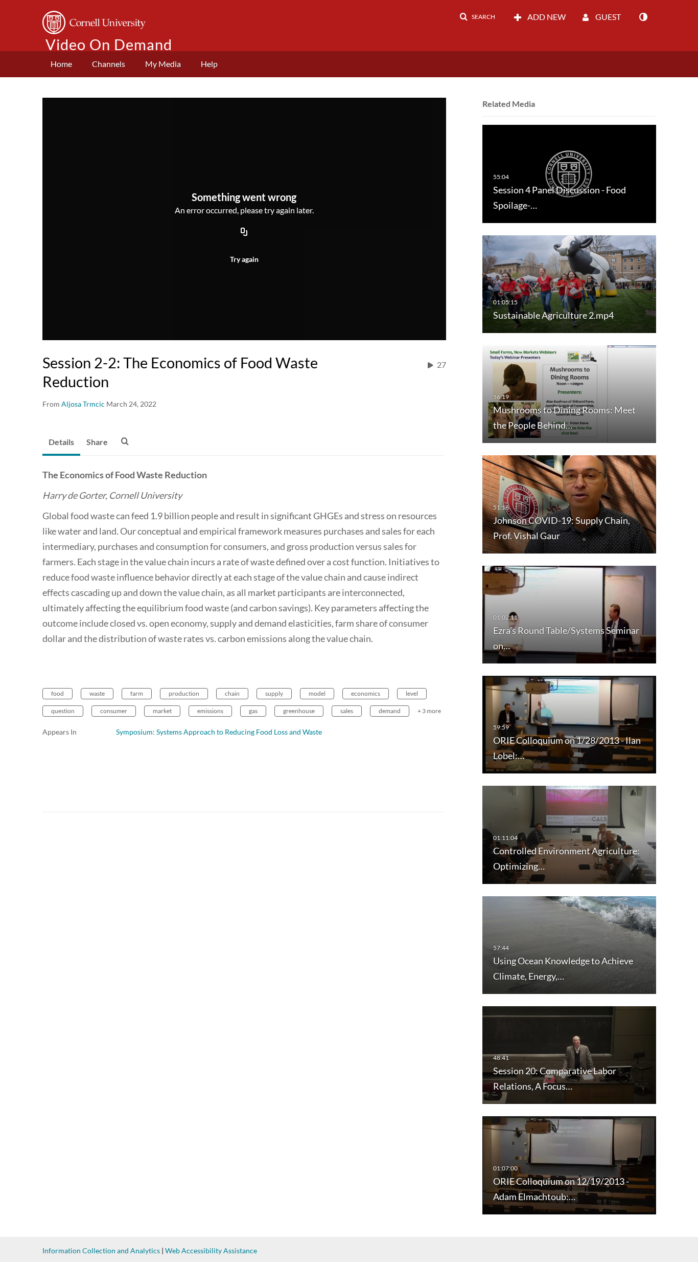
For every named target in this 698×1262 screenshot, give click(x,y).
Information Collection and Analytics (101, 1250)
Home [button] (61, 64)
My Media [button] (163, 64)
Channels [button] (108, 64)
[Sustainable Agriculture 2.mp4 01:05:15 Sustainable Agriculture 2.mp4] (569, 283)
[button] (477, 17)
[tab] (61, 442)
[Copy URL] (244, 232)
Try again (244, 259)
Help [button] (209, 64)
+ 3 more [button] (429, 711)
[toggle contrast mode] (643, 17)
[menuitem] (61, 64)
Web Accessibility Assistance (211, 1250)
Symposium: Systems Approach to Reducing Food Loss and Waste (219, 731)
